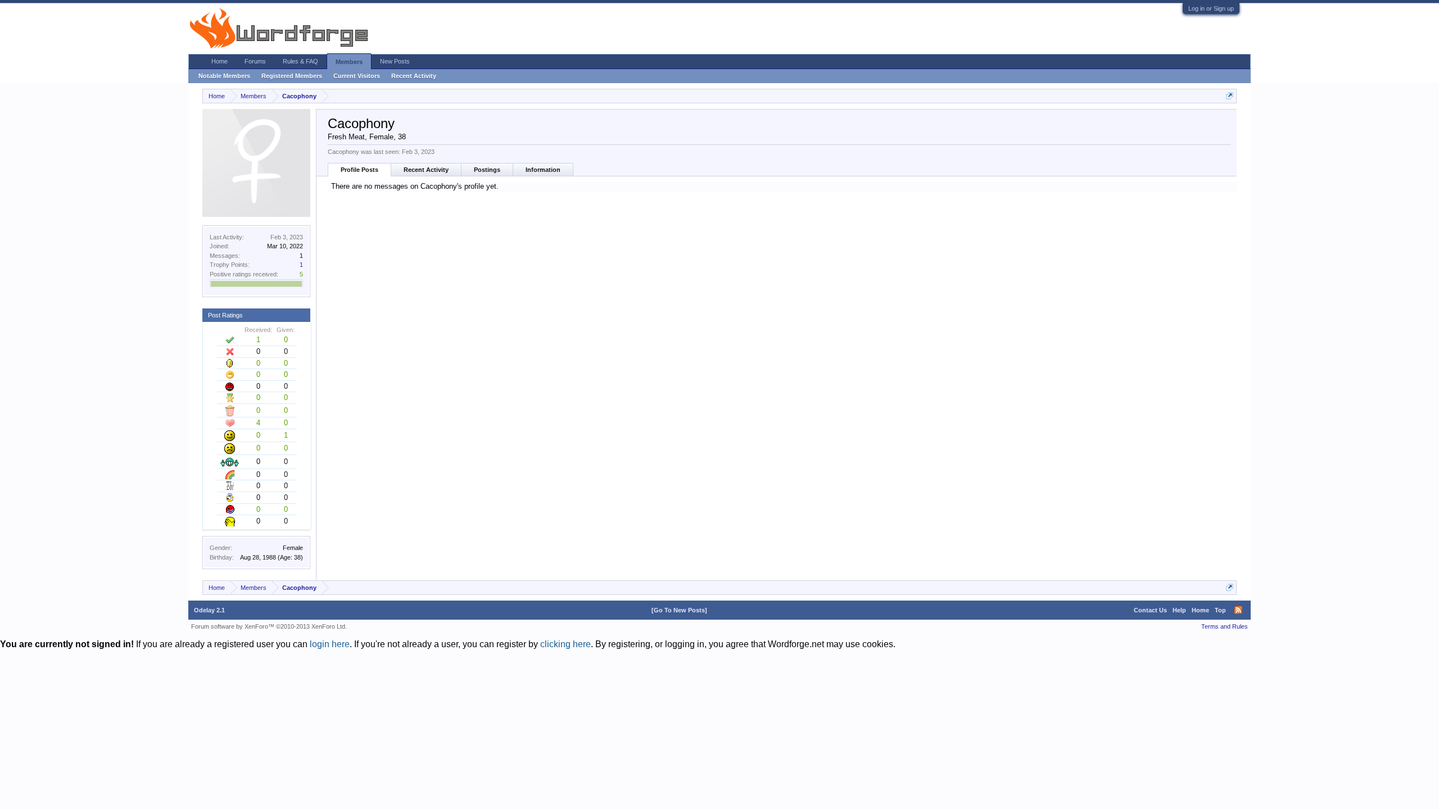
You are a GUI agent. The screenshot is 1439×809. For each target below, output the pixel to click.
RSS (1238, 610)
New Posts (395, 61)
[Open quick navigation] (1229, 95)
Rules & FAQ (300, 61)
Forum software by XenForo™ (269, 626)
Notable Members (224, 75)
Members (349, 61)
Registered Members (291, 75)
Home (219, 61)
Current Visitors (356, 75)
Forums (255, 61)
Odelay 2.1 (209, 610)
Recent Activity (426, 169)
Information (543, 169)
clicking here (565, 644)
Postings (487, 169)
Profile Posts (359, 169)
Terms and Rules (1224, 626)
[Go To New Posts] (679, 610)
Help (1179, 610)
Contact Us (1150, 610)
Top (1220, 610)
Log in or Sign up (1211, 8)
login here (330, 644)
